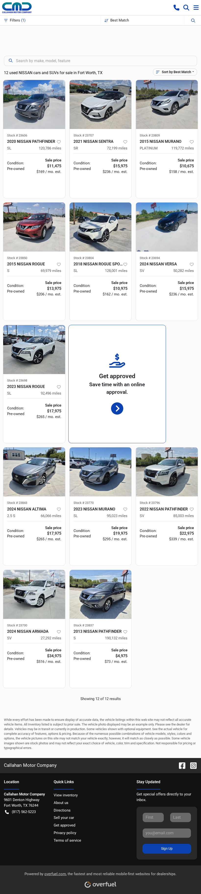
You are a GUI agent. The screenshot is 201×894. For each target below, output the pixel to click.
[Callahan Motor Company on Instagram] (191, 765)
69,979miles (51, 271)
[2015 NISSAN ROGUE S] (34, 227)
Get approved (64, 825)
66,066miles (51, 516)
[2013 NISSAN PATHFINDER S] (101, 594)
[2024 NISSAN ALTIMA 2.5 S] (34, 471)
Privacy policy (65, 833)
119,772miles (182, 148)
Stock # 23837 (84, 625)
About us (61, 803)
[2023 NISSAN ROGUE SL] (34, 349)
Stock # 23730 (17, 625)
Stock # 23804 (84, 258)
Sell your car (64, 817)
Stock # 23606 (17, 135)
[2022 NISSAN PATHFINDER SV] (167, 471)
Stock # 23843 (17, 503)
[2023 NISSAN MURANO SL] (101, 471)
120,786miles (50, 148)
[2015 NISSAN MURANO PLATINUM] (167, 104)
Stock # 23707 (84, 135)
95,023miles (117, 516)
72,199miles (117, 148)
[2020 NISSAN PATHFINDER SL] (34, 104)
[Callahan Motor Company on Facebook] (180, 765)
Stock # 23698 (17, 380)
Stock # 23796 (150, 503)
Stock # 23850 (17, 258)
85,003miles (183, 516)
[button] (176, 7)
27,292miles (51, 638)
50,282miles (183, 271)
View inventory (66, 795)
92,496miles (51, 393)
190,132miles (116, 638)
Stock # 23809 (150, 135)
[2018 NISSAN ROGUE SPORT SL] (101, 227)
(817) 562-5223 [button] (24, 812)
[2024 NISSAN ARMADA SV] (34, 594)
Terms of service (67, 840)
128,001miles (116, 271)
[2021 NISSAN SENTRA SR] (101, 104)
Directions (62, 810)
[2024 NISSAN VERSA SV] (167, 227)
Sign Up (167, 848)
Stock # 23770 (84, 503)
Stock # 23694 (150, 258)
